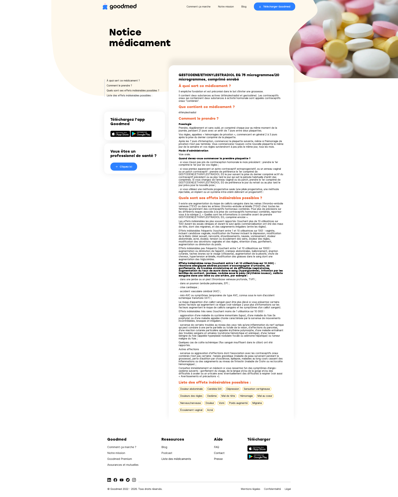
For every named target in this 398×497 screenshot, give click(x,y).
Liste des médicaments (176, 458)
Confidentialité (272, 488)
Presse (218, 458)
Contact (219, 453)
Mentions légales (250, 488)
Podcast (166, 453)
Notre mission (226, 6)
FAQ (216, 447)
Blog (243, 6)
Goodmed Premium (119, 458)
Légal (288, 488)
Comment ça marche (199, 6)
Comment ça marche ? (121, 447)
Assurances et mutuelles (123, 464)
